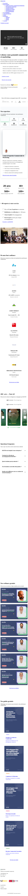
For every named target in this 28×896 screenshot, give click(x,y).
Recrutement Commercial (11, 6)
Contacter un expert (5, 23)
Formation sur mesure (10, 9)
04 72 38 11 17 (9, 551)
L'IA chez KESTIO (7, 13)
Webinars (8, 17)
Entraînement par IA (10, 10)
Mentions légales (4, 888)
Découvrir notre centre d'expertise (9, 175)
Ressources (5, 16)
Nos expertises (6, 4)
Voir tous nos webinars (14, 688)
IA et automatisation (10, 11)
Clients (4, 15)
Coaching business (9, 8)
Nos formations (6, 12)
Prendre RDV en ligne (12, 561)
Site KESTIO (3, 885)
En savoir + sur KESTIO (8, 221)
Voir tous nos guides (14, 859)
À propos (5, 20)
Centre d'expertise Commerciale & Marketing (15, 5)
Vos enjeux (5, 3)
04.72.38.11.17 (3, 874)
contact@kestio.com (11, 556)
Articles (7, 18)
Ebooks (7, 19)
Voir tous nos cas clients (14, 382)
